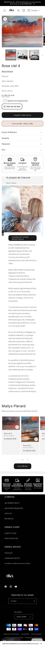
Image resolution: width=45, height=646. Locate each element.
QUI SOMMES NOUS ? (12, 503)
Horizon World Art (13, 634)
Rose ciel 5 (27, 445)
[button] (4, 10)
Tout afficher (22, 466)
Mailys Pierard (7, 71)
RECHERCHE (9, 519)
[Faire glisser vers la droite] (42, 55)
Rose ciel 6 (8, 433)
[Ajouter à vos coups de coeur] (17, 427)
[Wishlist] (23, 10)
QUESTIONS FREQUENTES (14, 508)
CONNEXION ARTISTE (12, 558)
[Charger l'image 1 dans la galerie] (11, 55)
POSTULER (8, 553)
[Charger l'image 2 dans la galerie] (22, 55)
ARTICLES (8, 513)
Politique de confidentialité (34, 637)
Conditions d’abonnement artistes (17, 563)
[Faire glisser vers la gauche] (2, 55)
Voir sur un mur (14, 106)
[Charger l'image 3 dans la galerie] (34, 55)
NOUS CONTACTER (11, 538)
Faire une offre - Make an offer (23, 124)
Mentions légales (36, 634)
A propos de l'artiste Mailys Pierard (20, 238)
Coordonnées (25, 634)
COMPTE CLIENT (10, 533)
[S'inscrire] (34, 601)
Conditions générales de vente (14, 637)
